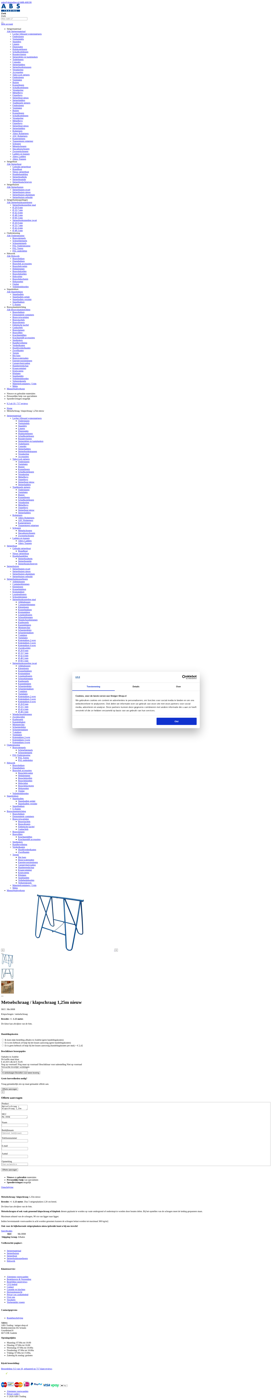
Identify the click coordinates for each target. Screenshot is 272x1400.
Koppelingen (18, 85)
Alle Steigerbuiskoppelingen (19, 202)
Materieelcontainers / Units (24, 383)
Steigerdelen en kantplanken (25, 57)
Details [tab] (136, 686)
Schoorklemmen (19, 597)
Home (9, 408)
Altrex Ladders (19, 156)
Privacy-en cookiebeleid (17, 1294)
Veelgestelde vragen (16, 1302)
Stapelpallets (18, 294)
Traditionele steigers (21, 103)
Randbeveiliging (19, 343)
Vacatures (11, 1299)
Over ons (11, 1297)
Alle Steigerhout (14, 164)
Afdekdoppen (18, 581)
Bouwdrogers (18, 322)
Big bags (16, 355)
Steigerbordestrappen (21, 67)
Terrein (15, 353)
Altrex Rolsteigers (20, 133)
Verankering (17, 69)
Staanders (16, 41)
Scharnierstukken (26, 632)
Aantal (5, 1153)
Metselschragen (19, 146)
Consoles (16, 62)
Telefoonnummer (9, 1138)
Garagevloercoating (21, 363)
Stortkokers (17, 340)
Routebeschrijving (15, 1318)
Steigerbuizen (13, 566)
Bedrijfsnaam (8, 1130)
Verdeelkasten (18, 345)
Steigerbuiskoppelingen (17, 579)
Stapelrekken (12, 796)
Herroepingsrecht (14, 1292)
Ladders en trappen (21, 154)
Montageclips (24, 627)
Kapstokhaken (24, 625)
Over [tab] (178, 686)
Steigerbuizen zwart (21, 189)
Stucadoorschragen (20, 149)
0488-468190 (26, 2)
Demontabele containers (23, 315)
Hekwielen (17, 276)
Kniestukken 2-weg (27, 640)
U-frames (16, 304)
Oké (176, 721)
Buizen (15, 82)
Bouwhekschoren (20, 279)
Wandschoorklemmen (28, 620)
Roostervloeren (19, 54)
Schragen (16, 144)
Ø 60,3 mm (17, 218)
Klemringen (17, 586)
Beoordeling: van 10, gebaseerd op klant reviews (26, 1369)
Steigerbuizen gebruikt (22, 197)
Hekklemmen (18, 269)
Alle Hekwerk (13, 256)
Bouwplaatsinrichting (16, 811)
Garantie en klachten (16, 1289)
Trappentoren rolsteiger (22, 141)
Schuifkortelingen (20, 52)
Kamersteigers (18, 138)
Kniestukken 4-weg (27, 645)
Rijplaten (16, 373)
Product (5, 1103)
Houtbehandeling (20, 174)
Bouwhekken (18, 258)
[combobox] (14, 18)
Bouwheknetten (19, 274)
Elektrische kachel (20, 325)
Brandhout (17, 169)
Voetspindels (18, 39)
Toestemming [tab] (93, 686)
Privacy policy (13, 1394)
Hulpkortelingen (19, 49)
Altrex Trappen (19, 159)
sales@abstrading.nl (10, 2)
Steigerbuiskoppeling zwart (24, 220)
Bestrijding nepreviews (17, 1282)
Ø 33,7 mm (17, 210)
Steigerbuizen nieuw (21, 192)
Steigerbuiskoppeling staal (24, 205)
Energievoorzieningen (22, 360)
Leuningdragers (19, 594)
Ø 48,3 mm (17, 215)
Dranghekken (18, 261)
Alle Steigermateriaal (16, 31)
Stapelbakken (18, 302)
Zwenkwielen (24, 648)
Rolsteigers (17, 131)
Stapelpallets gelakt (21, 297)
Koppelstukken (19, 589)
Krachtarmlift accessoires (23, 337)
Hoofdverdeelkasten (21, 348)
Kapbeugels (23, 622)
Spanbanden (18, 376)
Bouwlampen (18, 330)
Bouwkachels (18, 320)
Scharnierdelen (24, 630)
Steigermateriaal (14, 415)
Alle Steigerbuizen (15, 187)
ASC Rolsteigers (19, 136)
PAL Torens (17, 248)
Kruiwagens (17, 371)
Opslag (15, 284)
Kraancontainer (19, 368)
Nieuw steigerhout (20, 172)
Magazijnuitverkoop (16, 389)
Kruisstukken (18, 592)
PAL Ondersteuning (21, 246)
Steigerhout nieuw (20, 98)
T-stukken (22, 635)
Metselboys (17, 92)
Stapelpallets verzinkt (21, 299)
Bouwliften (17, 332)
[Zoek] (2, 22)
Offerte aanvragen (9, 1089)
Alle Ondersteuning (15, 235)
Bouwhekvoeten (19, 266)
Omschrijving (7, 1187)
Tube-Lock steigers (21, 75)
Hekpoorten (17, 281)
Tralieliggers (18, 59)
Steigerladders (18, 64)
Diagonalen (17, 47)
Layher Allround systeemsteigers (27, 34)
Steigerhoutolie (19, 179)
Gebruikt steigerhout (21, 166)
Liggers (15, 44)
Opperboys (17, 95)
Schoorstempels (19, 243)
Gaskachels (17, 327)
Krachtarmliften (19, 335)
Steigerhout (12, 546)
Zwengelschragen (20, 151)
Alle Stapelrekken (15, 292)
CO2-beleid (12, 1284)
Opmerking (7, 1161)
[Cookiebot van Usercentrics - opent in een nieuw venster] (184, 677)
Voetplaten (17, 80)
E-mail (5, 1146)
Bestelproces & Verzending (19, 1279)
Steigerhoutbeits (19, 177)
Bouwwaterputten (20, 358)
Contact (10, 1287)
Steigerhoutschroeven (22, 182)
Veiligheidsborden (20, 286)
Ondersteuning (13, 745)
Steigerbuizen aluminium (23, 195)
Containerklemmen (20, 584)
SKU (4, 1114)
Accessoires (17, 72)
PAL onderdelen (19, 251)
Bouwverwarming (20, 317)
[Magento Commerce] (10, 11)
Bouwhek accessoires (22, 263)
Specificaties (6, 1231)
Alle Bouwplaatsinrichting (18, 309)
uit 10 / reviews (17, 403)
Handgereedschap (20, 366)
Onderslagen (18, 36)
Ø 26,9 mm (17, 207)
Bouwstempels (19, 238)
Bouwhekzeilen (19, 271)
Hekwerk (11, 763)
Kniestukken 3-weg (27, 643)
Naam (4, 1122)
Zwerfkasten (18, 350)
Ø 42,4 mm (17, 212)
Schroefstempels (19, 241)
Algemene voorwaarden (17, 1276)
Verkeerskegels (19, 381)
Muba (15, 386)
